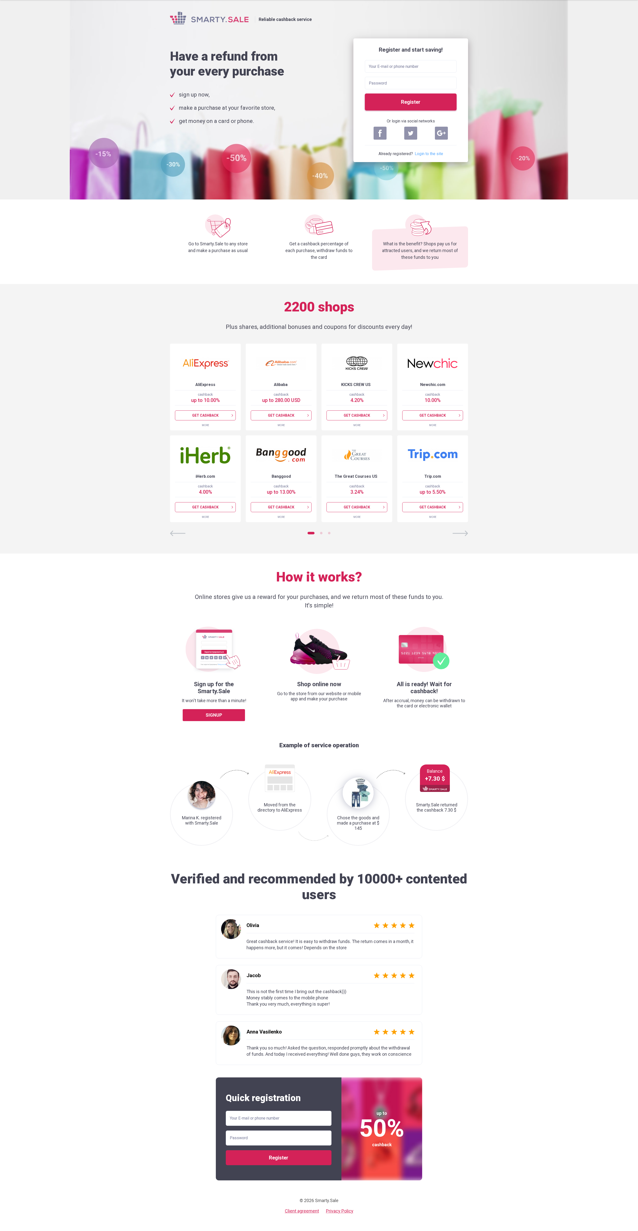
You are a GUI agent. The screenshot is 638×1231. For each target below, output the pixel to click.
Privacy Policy (339, 1211)
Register (410, 102)
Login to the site (429, 153)
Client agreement (302, 1211)
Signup (214, 715)
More (205, 425)
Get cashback (205, 415)
